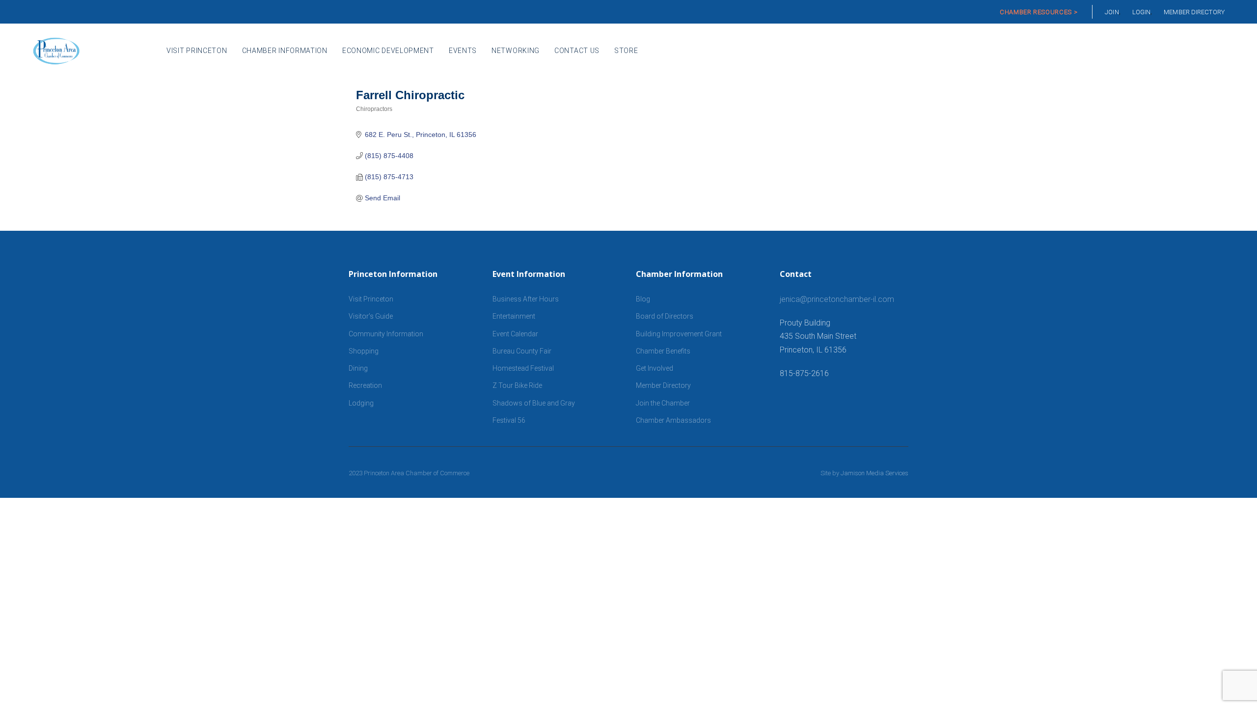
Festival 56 (508, 420)
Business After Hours (525, 299)
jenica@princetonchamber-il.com (837, 299)
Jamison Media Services (874, 473)
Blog (643, 299)
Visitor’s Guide (371, 316)
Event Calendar (515, 334)
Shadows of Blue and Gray (533, 403)
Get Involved (654, 368)
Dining (358, 368)
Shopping (364, 351)
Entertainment (513, 316)
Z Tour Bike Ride (517, 385)
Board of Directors (664, 316)
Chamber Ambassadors (673, 420)
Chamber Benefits (663, 351)
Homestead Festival (523, 368)
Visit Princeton (371, 299)
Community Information (386, 334)
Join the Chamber (663, 403)
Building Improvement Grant (679, 334)
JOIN (1112, 12)
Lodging (361, 403)
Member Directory (663, 385)
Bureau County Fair (521, 351)
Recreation (365, 385)
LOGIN (1141, 12)
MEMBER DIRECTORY (1194, 12)
